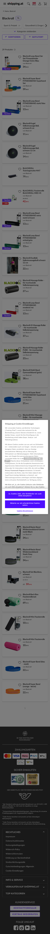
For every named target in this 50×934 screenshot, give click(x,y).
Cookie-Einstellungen (25, 511)
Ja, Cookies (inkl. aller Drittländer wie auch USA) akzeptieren (25, 494)
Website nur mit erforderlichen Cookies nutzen (25, 504)
